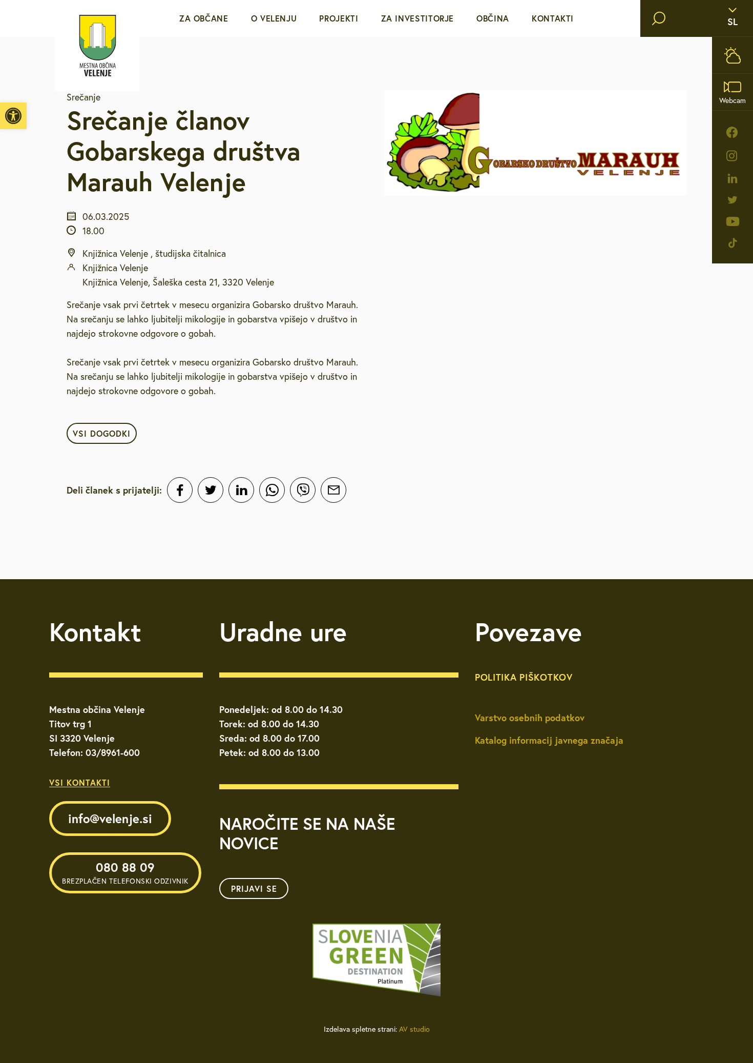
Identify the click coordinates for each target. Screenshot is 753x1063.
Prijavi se (254, 888)
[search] (658, 18)
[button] (13, 116)
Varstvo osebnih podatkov (529, 717)
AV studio (414, 1029)
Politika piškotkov (524, 677)
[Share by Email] (333, 490)
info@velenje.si (110, 818)
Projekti (338, 18)
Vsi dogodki (102, 433)
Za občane (203, 18)
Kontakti (553, 18)
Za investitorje (417, 18)
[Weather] (732, 55)
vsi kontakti (79, 782)
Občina (492, 18)
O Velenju (274, 18)
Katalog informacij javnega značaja (549, 740)
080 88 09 (125, 872)
